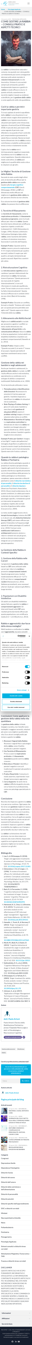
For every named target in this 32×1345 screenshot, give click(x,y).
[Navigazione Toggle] (28, 3)
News (20, 1116)
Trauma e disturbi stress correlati (13, 1261)
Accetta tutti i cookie (16, 696)
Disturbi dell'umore (8, 1182)
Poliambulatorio (7, 1227)
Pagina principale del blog (12, 1099)
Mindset (4, 1213)
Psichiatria (5, 1232)
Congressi (5, 1158)
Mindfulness (20, 1049)
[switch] (27, 672)
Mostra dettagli (22, 690)
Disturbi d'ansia (7, 1173)
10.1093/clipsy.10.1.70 (12, 988)
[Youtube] (19, 1341)
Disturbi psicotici (7, 1199)
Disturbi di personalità (9, 1194)
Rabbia (4, 1052)
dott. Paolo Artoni (12, 1019)
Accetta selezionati (16, 701)
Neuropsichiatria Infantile (11, 1218)
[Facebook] (13, 1341)
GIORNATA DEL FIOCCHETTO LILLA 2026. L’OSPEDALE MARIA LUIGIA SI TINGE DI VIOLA (19, 1120)
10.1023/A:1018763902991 (14, 902)
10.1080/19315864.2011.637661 (16, 940)
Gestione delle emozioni (8, 1049)
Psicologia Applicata (14, 9)
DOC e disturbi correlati (10, 1208)
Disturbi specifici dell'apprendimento (15, 1204)
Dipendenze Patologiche (10, 1168)
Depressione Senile (8, 1163)
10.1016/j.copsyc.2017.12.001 (19, 866)
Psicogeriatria (6, 1237)
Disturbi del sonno (25, 1109)
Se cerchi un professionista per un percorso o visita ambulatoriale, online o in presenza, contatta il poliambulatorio (16, 1070)
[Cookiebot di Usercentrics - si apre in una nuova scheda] (18, 636)
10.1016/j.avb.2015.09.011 (18, 920)
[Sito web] (23, 1037)
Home (3, 9)
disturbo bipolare (19, 486)
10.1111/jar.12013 (23, 960)
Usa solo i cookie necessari (16, 707)
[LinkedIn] (16, 1341)
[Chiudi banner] (29, 636)
